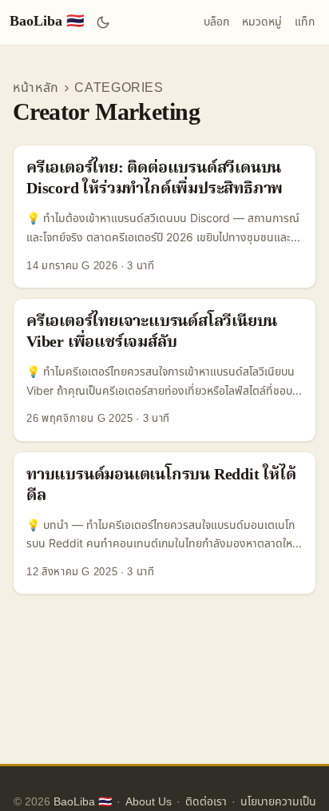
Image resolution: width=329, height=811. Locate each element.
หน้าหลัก (36, 87)
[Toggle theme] (103, 22)
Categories (119, 87)
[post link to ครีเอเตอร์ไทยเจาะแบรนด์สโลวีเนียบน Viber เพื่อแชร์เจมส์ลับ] (164, 370)
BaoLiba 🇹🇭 (47, 22)
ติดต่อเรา (206, 801)
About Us (148, 801)
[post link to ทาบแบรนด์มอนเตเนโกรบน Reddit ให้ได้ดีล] (164, 523)
